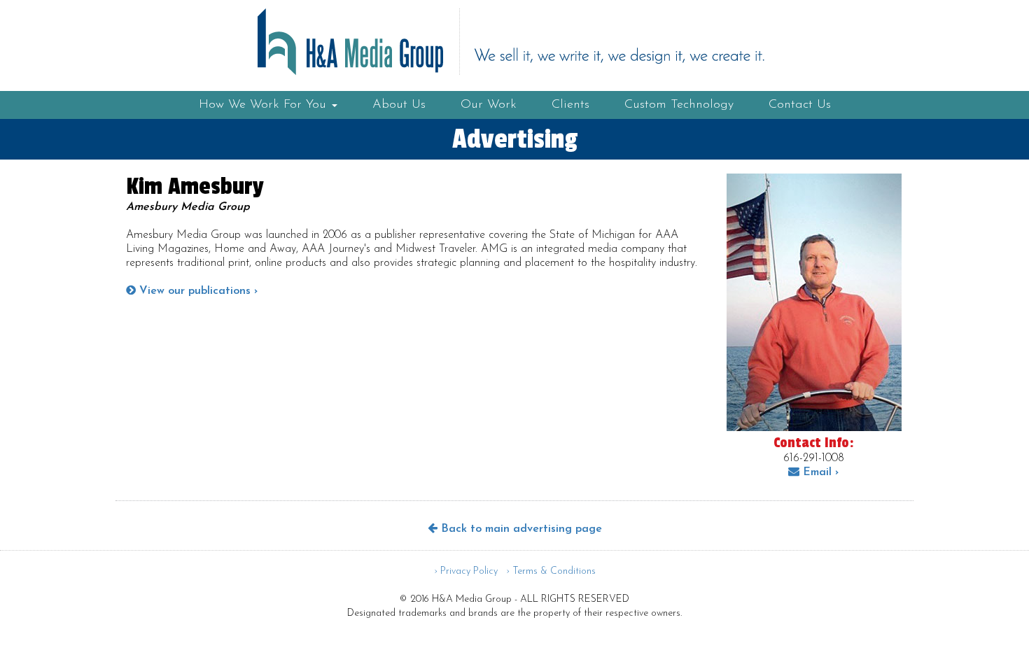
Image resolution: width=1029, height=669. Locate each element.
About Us (399, 105)
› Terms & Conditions (551, 571)
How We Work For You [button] (264, 105)
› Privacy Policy (466, 571)
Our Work (489, 105)
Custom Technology (679, 105)
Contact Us (800, 105)
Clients (570, 105)
